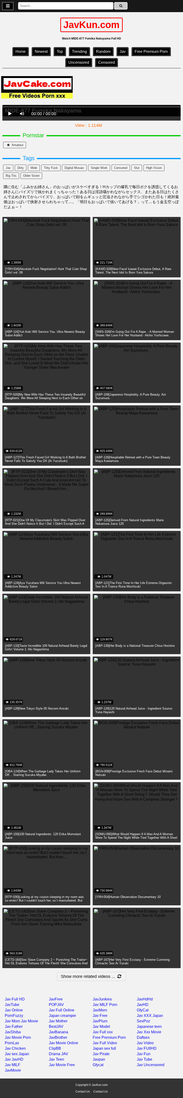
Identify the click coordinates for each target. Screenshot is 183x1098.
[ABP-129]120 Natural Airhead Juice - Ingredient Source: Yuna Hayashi (134, 710)
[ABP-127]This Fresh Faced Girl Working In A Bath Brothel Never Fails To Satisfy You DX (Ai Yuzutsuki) (45, 459)
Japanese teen (149, 1026)
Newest (41, 51)
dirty (20, 168)
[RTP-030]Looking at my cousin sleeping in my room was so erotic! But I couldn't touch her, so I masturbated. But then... (44, 900)
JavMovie (13, 1070)
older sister (31, 175)
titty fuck (51, 168)
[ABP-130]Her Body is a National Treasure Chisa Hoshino (135, 645)
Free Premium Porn (151, 51)
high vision (154, 168)
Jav (123, 51)
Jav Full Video (105, 1043)
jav (8, 168)
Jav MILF (12, 1065)
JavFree (56, 999)
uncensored (78, 62)
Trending (79, 51)
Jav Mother (58, 1021)
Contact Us (83, 1091)
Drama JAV (58, 1054)
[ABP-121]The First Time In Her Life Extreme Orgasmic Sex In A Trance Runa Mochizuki (133, 584)
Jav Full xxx (103, 1032)
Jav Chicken (15, 1048)
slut (136, 168)
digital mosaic (74, 168)
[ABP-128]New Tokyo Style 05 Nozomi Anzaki (37, 708)
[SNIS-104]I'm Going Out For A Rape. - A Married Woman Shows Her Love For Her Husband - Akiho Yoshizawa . (134, 333)
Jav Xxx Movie (149, 1032)
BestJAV (56, 1026)
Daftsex (143, 1037)
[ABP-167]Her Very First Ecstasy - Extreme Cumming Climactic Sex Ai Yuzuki (132, 961)
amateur (17, 145)
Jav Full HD (15, 999)
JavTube (12, 1005)
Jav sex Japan (17, 1054)
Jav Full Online (61, 1010)
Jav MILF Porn (105, 1005)
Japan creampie (62, 1016)
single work (99, 168)
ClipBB (55, 1048)
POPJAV (56, 1005)
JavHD (142, 1005)
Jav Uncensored (150, 1065)
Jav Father (14, 1026)
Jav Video (145, 1043)
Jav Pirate (101, 1054)
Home (20, 51)
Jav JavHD (14, 1059)
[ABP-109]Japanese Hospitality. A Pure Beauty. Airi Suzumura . (130, 396)
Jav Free (100, 1016)
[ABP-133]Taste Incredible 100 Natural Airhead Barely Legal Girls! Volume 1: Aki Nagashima (46, 647)
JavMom (100, 1010)
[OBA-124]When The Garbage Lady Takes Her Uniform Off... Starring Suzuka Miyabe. (43, 773)
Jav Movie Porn (18, 1037)
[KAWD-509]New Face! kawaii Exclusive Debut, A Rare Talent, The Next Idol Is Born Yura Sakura (133, 270)
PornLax (12, 1043)
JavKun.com (91, 25)
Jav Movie (29, 1021)
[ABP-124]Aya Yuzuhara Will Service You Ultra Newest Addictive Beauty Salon (43, 584)
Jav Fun (143, 1054)
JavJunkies (102, 999)
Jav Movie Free (62, 1065)
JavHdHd (145, 999)
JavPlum (100, 1021)
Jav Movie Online (63, 1043)
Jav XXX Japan (150, 1016)
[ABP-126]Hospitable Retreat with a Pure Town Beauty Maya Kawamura (132, 459)
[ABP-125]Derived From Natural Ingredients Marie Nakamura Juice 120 (129, 521)
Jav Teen (56, 1059)
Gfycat (98, 1065)
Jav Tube (144, 1059)
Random (103, 51)
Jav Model (101, 1026)
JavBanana (58, 1032)
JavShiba (13, 1032)
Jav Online (14, 1010)
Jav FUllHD (147, 1048)
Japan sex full (104, 1048)
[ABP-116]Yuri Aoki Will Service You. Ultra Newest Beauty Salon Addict (45, 333)
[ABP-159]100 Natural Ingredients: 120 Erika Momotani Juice (43, 835)
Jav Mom (12, 1021)
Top (60, 51)
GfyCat (142, 1010)
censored (106, 62)
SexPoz (143, 1021)
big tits (11, 175)
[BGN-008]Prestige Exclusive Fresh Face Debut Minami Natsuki (134, 773)
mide (33, 168)
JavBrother (58, 1037)
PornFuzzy (14, 1016)
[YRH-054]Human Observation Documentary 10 (128, 897)
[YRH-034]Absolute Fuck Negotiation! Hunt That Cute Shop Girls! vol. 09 (46, 270)
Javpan (99, 1059)
